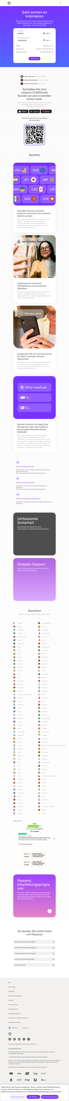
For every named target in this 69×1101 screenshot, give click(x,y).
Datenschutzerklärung (14, 1048)
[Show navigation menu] (60, 3)
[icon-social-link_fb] (9, 1039)
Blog (9, 982)
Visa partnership (13, 1004)
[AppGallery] (46, 111)
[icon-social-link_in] (14, 1039)
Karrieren (11, 1000)
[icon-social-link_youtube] (19, 1039)
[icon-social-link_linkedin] (24, 1039)
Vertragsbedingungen (14, 1013)
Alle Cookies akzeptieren (49, 1097)
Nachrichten (11, 987)
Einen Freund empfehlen (15, 996)
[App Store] (22, 111)
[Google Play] (34, 111)
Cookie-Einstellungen (17, 1097)
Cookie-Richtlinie (13, 1009)
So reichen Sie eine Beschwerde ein (18, 1018)
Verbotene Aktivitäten (14, 1022)
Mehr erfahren (17, 821)
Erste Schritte (34, 58)
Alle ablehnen (33, 1097)
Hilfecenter (11, 991)
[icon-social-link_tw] (28, 1039)
